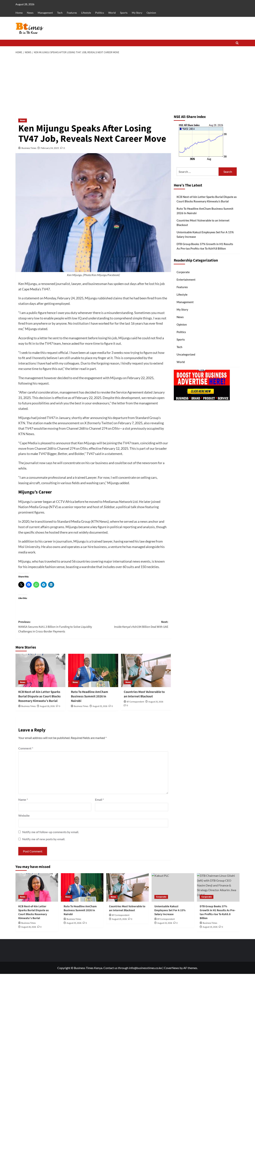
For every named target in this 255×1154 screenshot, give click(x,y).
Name (23, 799)
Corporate (183, 272)
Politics (99, 12)
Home (19, 12)
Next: (141, 624)
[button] (237, 43)
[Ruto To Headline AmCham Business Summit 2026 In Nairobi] (93, 670)
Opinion (151, 12)
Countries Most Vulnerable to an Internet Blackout (144, 694)
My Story (137, 12)
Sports (124, 12)
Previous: (55, 627)
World (112, 12)
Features (72, 12)
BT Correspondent (135, 701)
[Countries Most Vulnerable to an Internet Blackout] (146, 670)
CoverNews (171, 968)
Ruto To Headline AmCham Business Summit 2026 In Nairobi (89, 696)
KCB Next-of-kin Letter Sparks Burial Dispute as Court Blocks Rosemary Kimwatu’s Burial (39, 696)
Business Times (28, 148)
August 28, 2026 (47, 706)
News (30, 12)
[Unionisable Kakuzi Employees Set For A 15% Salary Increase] (173, 887)
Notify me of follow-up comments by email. (50, 832)
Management (45, 12)
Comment (25, 748)
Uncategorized (186, 354)
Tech (60, 12)
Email (99, 799)
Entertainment (186, 279)
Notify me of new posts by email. (43, 839)
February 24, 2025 (50, 148)
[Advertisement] (127, 85)
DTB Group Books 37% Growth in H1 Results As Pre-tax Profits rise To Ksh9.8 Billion (205, 246)
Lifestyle (86, 12)
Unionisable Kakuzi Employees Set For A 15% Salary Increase (205, 234)
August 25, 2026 (100, 706)
